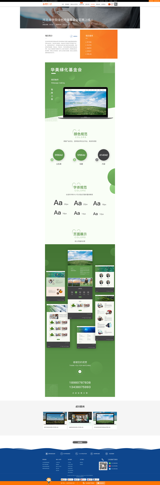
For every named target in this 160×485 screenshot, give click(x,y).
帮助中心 (106, 0)
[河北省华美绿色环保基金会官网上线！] (47, 4)
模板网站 (97, 0)
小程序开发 (81, 3)
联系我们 (104, 4)
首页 (63, 4)
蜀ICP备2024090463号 (80, 476)
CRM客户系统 (70, 464)
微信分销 (57, 468)
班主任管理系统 (70, 470)
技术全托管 (102, 0)
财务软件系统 (70, 466)
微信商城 (57, 470)
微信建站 (57, 464)
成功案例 (93, 4)
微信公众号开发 (74, 4)
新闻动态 (98, 4)
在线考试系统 (70, 468)
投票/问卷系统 (70, 472)
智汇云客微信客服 (115, 463)
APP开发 (69, 462)
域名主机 (87, 4)
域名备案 (115, 0)
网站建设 (110, 0)
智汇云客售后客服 (115, 468)
